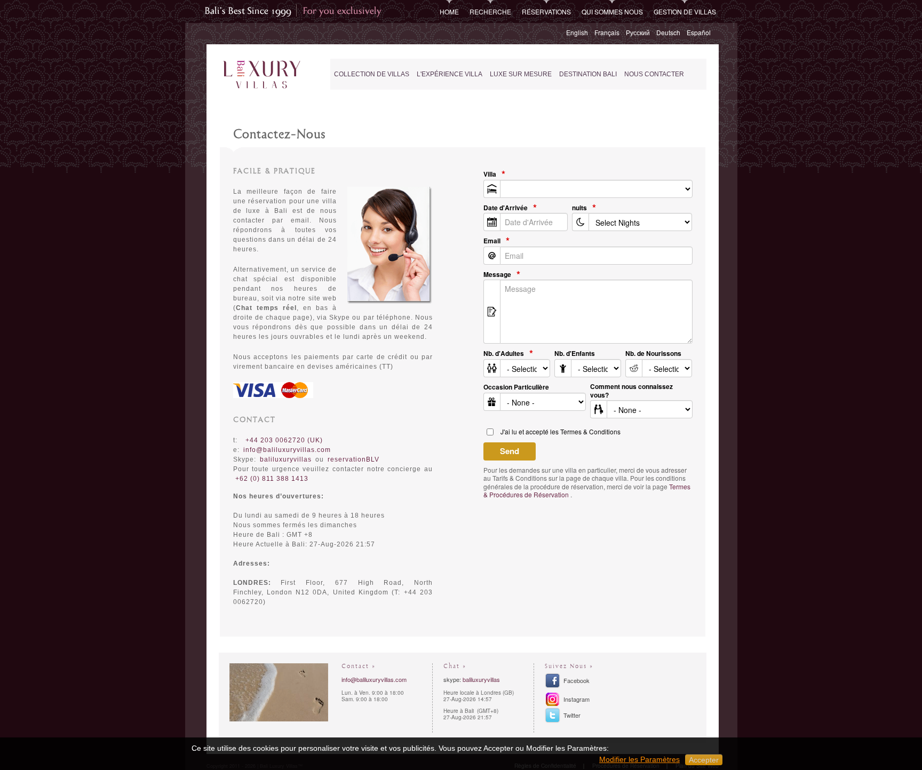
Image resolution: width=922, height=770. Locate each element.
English (577, 32)
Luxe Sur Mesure (521, 74)
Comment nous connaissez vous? (631, 391)
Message (497, 275)
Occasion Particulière (516, 387)
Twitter (572, 715)
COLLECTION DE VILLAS (371, 74)
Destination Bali (588, 74)
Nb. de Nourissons (653, 354)
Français (606, 32)
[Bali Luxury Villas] (262, 75)
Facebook (576, 680)
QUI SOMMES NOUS (612, 11)
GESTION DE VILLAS (685, 11)
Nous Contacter (654, 74)
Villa (489, 174)
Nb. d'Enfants (574, 354)
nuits (579, 208)
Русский (638, 32)
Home (449, 11)
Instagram (576, 699)
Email (491, 241)
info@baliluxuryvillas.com (287, 450)
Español (699, 32)
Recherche (490, 11)
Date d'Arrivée (505, 208)
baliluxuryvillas (481, 679)
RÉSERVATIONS (546, 11)
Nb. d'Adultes (503, 354)
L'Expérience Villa (449, 74)
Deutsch (668, 32)
